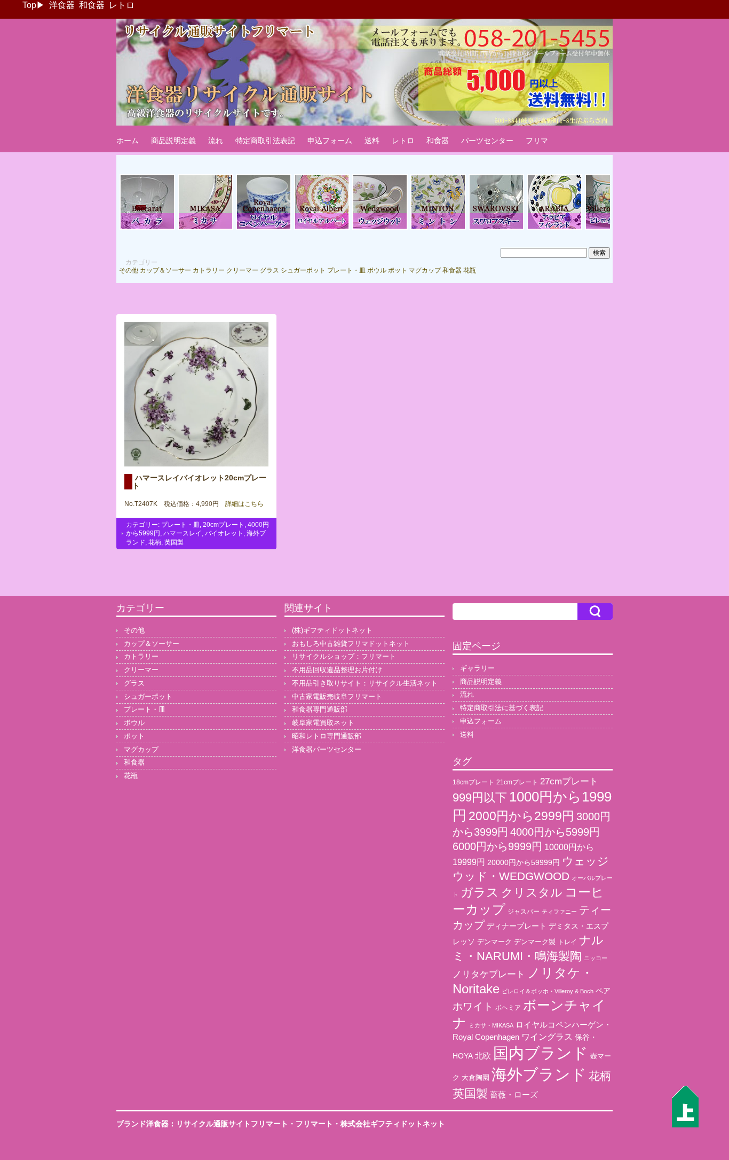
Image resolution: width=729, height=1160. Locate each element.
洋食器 (62, 5)
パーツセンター (487, 140)
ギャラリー (477, 668)
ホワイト (473, 1006)
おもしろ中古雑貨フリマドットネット (351, 644)
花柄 (154, 542)
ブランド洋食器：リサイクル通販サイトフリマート (202, 1123)
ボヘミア (508, 1007)
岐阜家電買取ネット (323, 723)
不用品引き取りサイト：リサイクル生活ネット (365, 683)
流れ (215, 140)
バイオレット (224, 533)
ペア (603, 990)
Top (29, 5)
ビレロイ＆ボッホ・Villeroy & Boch (547, 991)
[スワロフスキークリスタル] (496, 228)
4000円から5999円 (555, 832)
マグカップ (425, 270)
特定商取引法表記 (265, 140)
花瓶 (469, 270)
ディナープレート (516, 926)
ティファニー (559, 911)
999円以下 (480, 797)
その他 (128, 270)
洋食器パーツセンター (326, 749)
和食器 (92, 5)
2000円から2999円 (521, 816)
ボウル (376, 270)
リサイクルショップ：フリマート (344, 656)
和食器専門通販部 (319, 709)
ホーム (127, 140)
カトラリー (209, 270)
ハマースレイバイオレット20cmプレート (199, 481)
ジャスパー (524, 911)
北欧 (483, 1055)
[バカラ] (147, 228)
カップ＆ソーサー (165, 270)
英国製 (174, 542)
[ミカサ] (205, 228)
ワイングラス (547, 1036)
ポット (397, 270)
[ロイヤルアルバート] (322, 228)
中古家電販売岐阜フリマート (337, 696)
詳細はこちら (241, 504)
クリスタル (531, 892)
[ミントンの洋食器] (438, 228)
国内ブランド (540, 1053)
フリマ (537, 140)
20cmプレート (223, 524)
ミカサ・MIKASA (491, 1025)
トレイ (567, 942)
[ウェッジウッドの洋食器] (380, 228)
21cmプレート (517, 782)
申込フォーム (329, 140)
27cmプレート (569, 781)
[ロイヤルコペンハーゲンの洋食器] (263, 228)
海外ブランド (539, 1074)
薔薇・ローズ (514, 1094)
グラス (269, 270)
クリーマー (242, 270)
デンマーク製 (535, 942)
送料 (371, 140)
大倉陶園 (475, 1077)
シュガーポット (303, 270)
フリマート (314, 1123)
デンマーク (494, 942)
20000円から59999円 (523, 863)
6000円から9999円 (497, 846)
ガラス (480, 892)
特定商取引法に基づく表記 (501, 708)
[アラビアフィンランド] (554, 228)
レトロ (121, 5)
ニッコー (595, 958)
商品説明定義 (173, 140)
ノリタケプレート (489, 974)
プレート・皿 (346, 270)
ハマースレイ (182, 533)
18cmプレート (473, 782)
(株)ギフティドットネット (332, 630)
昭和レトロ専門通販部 (326, 736)
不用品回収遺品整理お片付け (337, 670)
